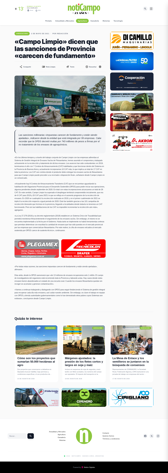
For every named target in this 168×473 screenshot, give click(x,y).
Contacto (106, 433)
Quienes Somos (108, 436)
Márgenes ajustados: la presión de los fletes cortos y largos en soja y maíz (84, 362)
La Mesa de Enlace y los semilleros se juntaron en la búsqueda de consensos (130, 362)
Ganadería (95, 21)
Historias (106, 21)
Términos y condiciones (111, 439)
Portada (48, 21)
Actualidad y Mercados (64, 21)
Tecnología (118, 21)
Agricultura (82, 21)
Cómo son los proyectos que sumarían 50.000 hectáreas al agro (36, 362)
